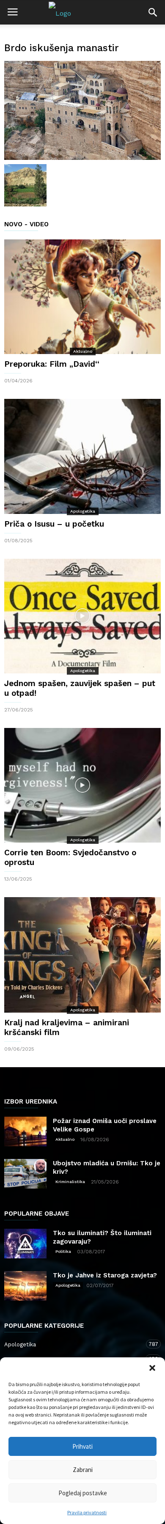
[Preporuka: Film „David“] (82, 296)
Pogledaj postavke (82, 1493)
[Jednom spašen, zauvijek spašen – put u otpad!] (82, 616)
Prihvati (82, 1446)
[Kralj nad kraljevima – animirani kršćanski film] (82, 955)
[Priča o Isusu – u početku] (82, 456)
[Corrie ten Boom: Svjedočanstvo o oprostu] (82, 785)
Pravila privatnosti (87, 1512)
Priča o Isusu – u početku (54, 524)
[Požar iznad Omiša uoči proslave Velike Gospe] (25, 1131)
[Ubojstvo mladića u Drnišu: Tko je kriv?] (25, 1174)
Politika (63, 1251)
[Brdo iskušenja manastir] (82, 110)
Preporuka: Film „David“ (51, 364)
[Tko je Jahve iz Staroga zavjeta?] (25, 1286)
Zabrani (83, 1470)
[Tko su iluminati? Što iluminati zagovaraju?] (25, 1243)
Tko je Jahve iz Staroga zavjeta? (105, 1275)
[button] (152, 1368)
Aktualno (82, 351)
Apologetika (82, 511)
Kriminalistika (70, 1181)
